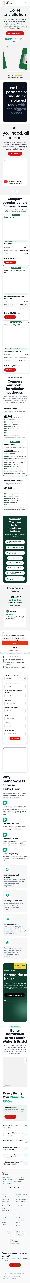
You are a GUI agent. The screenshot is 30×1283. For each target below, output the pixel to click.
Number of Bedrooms (11, 683)
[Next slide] (17, 191)
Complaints (14, 1278)
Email (6, 715)
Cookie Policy (11, 650)
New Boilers (5, 1197)
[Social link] (3, 1187)
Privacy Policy (18, 650)
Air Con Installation (21, 1197)
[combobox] (6, 733)
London (4, 1224)
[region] (15, 1072)
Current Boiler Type (10, 707)
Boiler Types (5, 1201)
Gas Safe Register (9, 1235)
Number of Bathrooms (11, 675)
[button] (15, 76)
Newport (4, 1219)
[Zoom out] (25, 1061)
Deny (15, 647)
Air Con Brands (20, 1206)
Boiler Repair (5, 1210)
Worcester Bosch (15, 1243)
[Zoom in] (25, 1059)
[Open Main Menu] (25, 3)
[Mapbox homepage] (6, 1086)
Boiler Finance (6, 1199)
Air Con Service (20, 1201)
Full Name (7, 700)
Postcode (7, 723)
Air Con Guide (20, 1203)
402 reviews (18, 602)
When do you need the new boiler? (13, 691)
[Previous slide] (13, 191)
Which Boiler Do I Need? (7, 1207)
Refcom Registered (20, 1235)
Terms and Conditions (17, 1276)
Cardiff (4, 1217)
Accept (15, 643)
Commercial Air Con (21, 1199)
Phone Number (9, 730)
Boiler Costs (5, 1203)
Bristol (4, 1222)
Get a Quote (15, 738)
